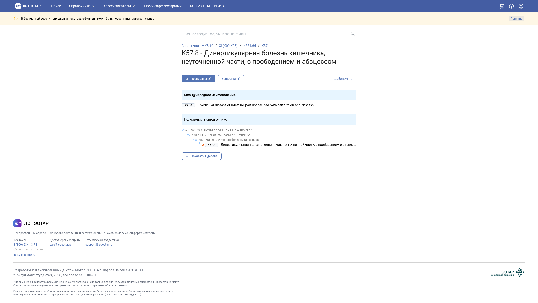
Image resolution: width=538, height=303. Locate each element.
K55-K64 (249, 46)
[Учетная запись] (521, 6)
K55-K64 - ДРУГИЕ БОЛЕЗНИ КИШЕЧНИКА (221, 134)
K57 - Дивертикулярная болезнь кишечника (228, 139)
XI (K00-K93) (228, 46)
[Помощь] (511, 6)
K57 (265, 46)
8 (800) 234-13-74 (25, 244)
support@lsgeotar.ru (98, 244)
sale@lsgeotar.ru (61, 244)
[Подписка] (501, 6)
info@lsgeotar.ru (24, 254)
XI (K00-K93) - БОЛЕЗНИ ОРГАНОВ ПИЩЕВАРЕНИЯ (219, 129)
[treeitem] (269, 137)
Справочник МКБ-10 (197, 46)
